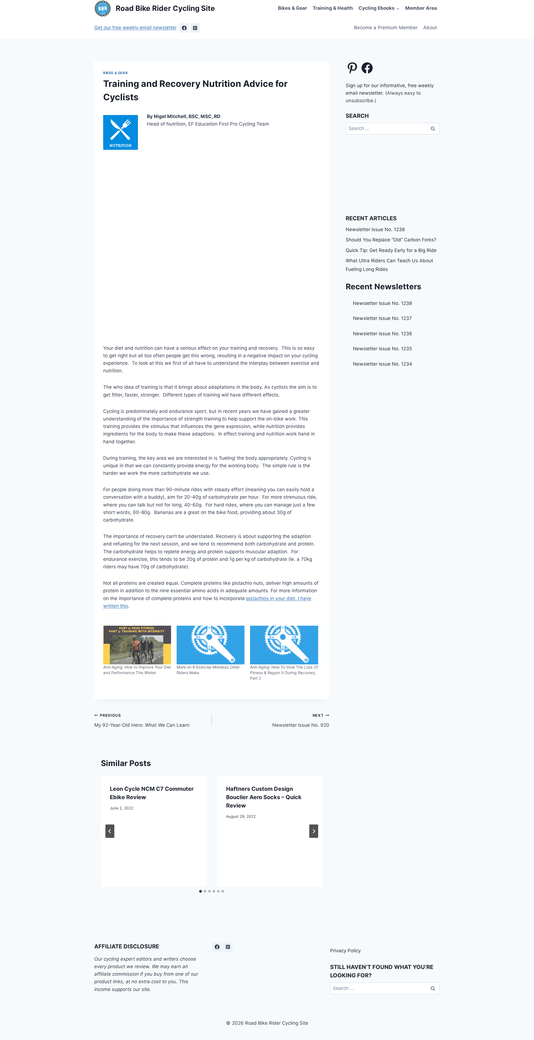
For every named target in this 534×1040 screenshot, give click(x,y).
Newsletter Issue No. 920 (300, 720)
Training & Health (333, 8)
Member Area (421, 8)
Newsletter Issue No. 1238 (375, 229)
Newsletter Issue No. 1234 (382, 364)
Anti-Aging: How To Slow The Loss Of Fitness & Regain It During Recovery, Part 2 (284, 673)
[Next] (313, 831)
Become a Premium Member (385, 27)
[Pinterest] (195, 28)
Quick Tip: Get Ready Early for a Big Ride (391, 250)
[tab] (200, 891)
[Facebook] (184, 28)
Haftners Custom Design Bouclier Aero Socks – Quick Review (263, 797)
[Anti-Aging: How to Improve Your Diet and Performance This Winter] (137, 645)
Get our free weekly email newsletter (135, 27)
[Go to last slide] (109, 831)
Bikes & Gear (292, 8)
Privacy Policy (345, 950)
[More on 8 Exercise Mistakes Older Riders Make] (210, 645)
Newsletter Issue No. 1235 (382, 348)
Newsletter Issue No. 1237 (382, 318)
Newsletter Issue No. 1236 (382, 333)
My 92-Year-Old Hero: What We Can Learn (141, 720)
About (430, 27)
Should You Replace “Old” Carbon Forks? (391, 240)
